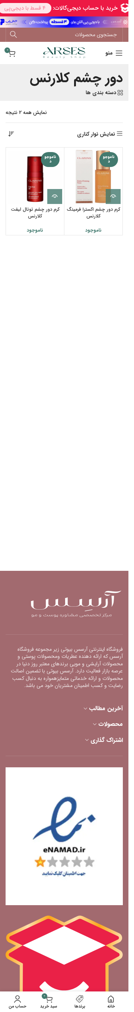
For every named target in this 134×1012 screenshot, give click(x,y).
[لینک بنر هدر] (64, 22)
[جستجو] (13, 35)
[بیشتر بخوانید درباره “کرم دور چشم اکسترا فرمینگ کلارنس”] (113, 196)
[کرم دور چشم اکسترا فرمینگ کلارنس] (93, 176)
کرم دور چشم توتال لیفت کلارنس (35, 213)
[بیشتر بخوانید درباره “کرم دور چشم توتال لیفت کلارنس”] (54, 196)
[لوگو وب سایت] (64, 53)
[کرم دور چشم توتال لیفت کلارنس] (35, 176)
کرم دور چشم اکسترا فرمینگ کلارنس (93, 213)
